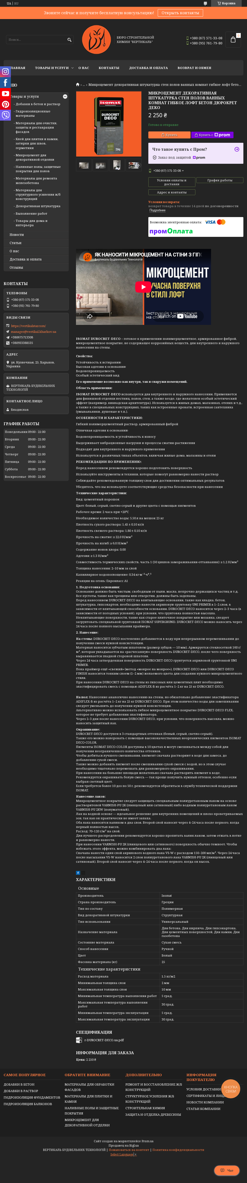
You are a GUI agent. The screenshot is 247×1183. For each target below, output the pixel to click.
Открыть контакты (180, 12)
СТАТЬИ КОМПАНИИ (203, 1109)
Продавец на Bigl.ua (124, 1145)
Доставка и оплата (148, 68)
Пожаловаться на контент (129, 1150)
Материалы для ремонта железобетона (36, 180)
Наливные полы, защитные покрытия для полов (38, 168)
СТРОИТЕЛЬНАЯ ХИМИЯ (145, 1108)
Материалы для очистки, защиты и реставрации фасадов (36, 127)
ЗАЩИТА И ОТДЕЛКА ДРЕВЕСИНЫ (153, 1114)
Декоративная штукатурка (38, 206)
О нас (83, 68)
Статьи (15, 243)
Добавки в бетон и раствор (38, 104)
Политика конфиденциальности (178, 1150)
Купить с (206, 135)
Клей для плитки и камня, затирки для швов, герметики (37, 143)
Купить (172, 135)
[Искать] (69, 40)
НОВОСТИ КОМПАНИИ (205, 1102)
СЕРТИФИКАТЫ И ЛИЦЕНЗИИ (210, 1096)
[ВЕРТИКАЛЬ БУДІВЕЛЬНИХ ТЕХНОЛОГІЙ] (96, 39)
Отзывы (16, 267)
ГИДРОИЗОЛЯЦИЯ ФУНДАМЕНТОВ (32, 1097)
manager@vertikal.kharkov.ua (33, 332)
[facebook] (78, 873)
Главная (16, 68)
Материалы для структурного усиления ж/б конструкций (38, 194)
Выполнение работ (31, 213)
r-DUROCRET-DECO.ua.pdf (104, 1040)
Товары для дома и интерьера (32, 223)
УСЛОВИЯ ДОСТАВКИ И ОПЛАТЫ (213, 1089)
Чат (230, 1170)
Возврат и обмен (194, 68)
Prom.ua (147, 1141)
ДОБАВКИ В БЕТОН (19, 1084)
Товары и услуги (52, 68)
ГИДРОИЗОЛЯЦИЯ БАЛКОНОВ (28, 1104)
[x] (83, 873)
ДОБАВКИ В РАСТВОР (21, 1091)
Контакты (109, 68)
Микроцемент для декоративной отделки (35, 157)
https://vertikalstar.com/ (28, 326)
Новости (17, 234)
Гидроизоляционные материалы (33, 113)
